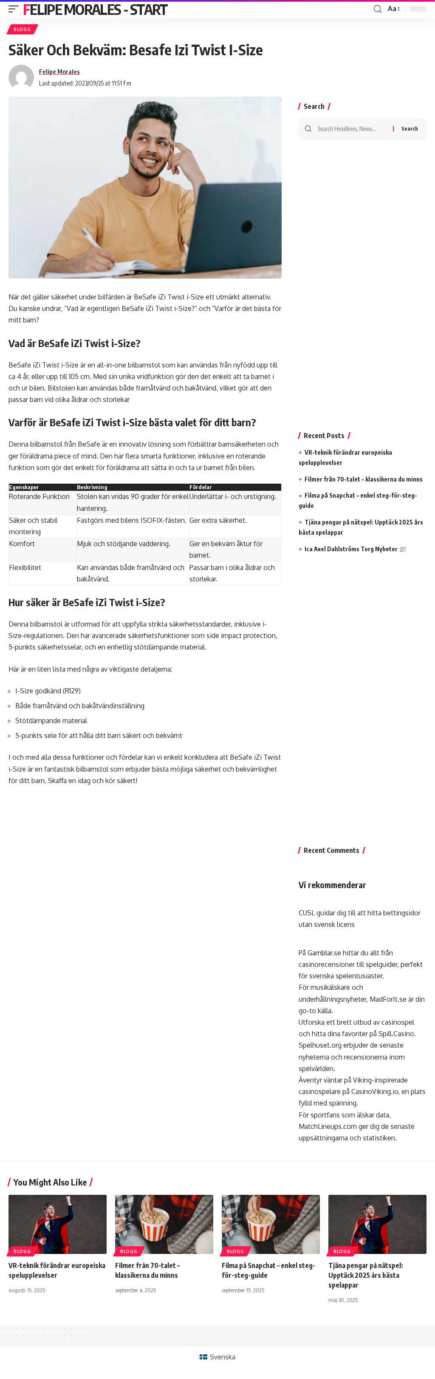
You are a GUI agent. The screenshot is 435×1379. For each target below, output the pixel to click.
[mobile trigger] (15, 9)
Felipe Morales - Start (95, 9)
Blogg (22, 29)
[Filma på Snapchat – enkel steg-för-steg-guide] (271, 1224)
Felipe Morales (59, 71)
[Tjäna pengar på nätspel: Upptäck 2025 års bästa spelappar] (377, 1224)
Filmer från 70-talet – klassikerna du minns (364, 479)
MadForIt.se (388, 999)
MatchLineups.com (328, 1126)
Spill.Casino (396, 1033)
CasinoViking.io (374, 1091)
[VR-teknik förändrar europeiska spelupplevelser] (57, 1224)
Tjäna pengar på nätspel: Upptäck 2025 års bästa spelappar (365, 1275)
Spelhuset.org (320, 1045)
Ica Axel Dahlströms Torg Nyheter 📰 (355, 549)
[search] (378, 9)
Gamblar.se (324, 953)
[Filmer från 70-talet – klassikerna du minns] (164, 1224)
